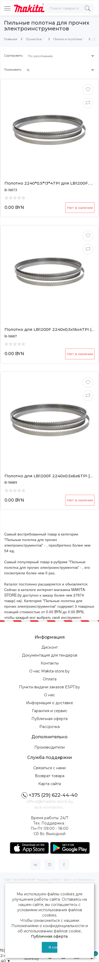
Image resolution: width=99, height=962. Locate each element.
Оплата (49, 679)
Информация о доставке (49, 702)
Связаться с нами (49, 768)
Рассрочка (49, 726)
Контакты (50, 663)
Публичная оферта (49, 718)
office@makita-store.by (49, 801)
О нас (49, 695)
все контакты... (49, 807)
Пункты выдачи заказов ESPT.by (49, 687)
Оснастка (33, 39)
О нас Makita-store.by (49, 671)
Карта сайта (49, 783)
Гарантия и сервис (49, 710)
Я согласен (53, 947)
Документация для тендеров (49, 655)
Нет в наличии (80, 207)
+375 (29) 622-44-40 (53, 795)
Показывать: (13, 69)
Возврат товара (49, 775)
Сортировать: (13, 55)
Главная (10, 39)
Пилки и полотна (67, 39)
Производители (49, 747)
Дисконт (49, 647)
